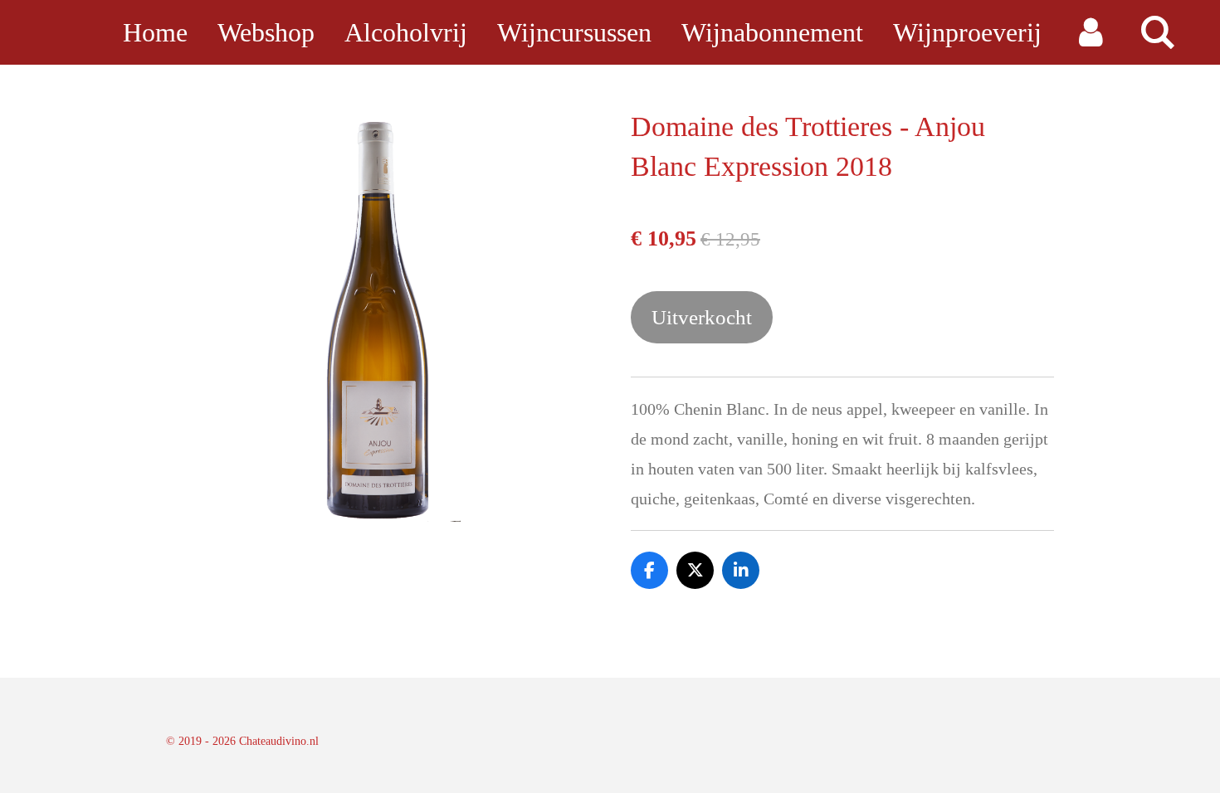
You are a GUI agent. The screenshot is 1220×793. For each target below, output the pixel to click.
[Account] (1090, 32)
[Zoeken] (1157, 32)
